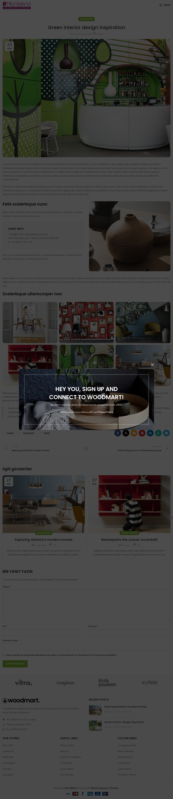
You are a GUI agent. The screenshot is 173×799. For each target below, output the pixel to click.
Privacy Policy (105, 412)
